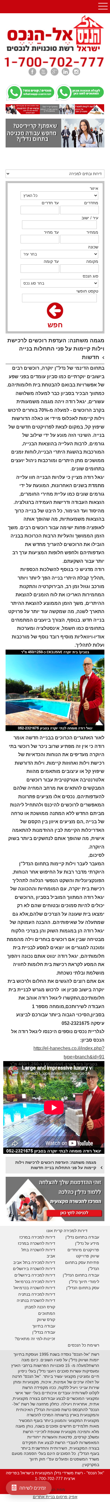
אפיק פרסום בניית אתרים (55, 1496)
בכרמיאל (22, 1281)
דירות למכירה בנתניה (36, 1294)
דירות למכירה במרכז (37, 1237)
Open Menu (103, 6)
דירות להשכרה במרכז (36, 1243)
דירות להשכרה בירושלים (34, 1268)
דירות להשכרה (42, 1287)
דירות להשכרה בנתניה (36, 1300)
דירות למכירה (42, 1281)
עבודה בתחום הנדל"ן (81, 1275)
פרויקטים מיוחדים (83, 1249)
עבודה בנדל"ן (43, 1332)
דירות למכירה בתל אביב (34, 1262)
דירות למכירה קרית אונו (66, 1230)
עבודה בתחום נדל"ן (82, 1237)
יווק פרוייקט (86, 1256)
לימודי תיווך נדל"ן (84, 1281)
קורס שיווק (46, 1319)
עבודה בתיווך (43, 1326)
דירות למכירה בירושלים (34, 1275)
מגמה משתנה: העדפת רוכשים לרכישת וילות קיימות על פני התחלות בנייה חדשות (55, 1165)
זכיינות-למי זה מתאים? (35, 1338)
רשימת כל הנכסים (83, 1345)
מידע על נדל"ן (87, 1243)
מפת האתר (55, 1489)
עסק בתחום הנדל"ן (82, 1287)
